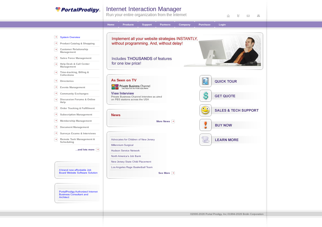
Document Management (74, 127)
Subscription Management (76, 114)
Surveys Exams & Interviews (78, 133)
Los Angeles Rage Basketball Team (131, 167)
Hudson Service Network (125, 150)
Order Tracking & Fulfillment (77, 108)
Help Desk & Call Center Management (75, 65)
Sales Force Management (75, 58)
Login (222, 24)
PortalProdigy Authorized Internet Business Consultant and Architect (78, 194)
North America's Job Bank (126, 156)
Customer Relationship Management (74, 50)
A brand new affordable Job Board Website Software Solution (78, 171)
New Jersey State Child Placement (131, 161)
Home (110, 24)
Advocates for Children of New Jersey (133, 139)
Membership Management (76, 120)
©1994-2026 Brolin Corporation (245, 214)
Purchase (205, 24)
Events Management (72, 87)
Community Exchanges (74, 93)
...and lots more (85, 149)
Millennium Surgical (122, 145)
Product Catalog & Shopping (77, 43)
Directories (67, 81)
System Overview (70, 37)
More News (163, 121)
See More (164, 173)
